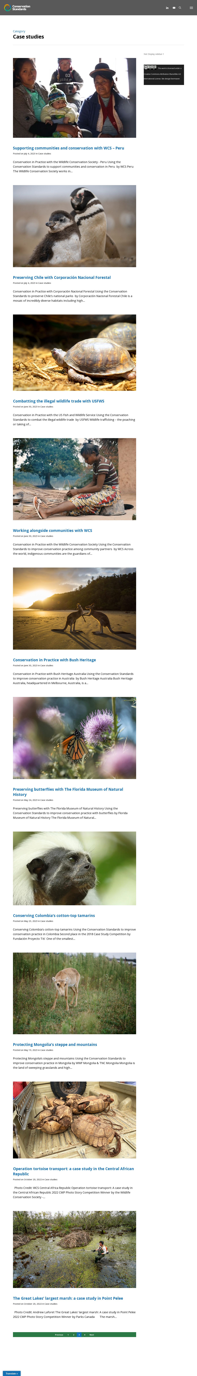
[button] (191, 7)
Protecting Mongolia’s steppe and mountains (55, 1044)
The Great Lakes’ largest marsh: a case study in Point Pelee (68, 1298)
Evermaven (175, 78)
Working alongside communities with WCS (52, 530)
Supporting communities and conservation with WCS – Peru (68, 148)
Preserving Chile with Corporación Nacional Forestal (62, 277)
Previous (59, 1335)
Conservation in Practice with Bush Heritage (54, 659)
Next (92, 1335)
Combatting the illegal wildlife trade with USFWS (58, 401)
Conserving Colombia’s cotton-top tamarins (54, 915)
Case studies (44, 153)
